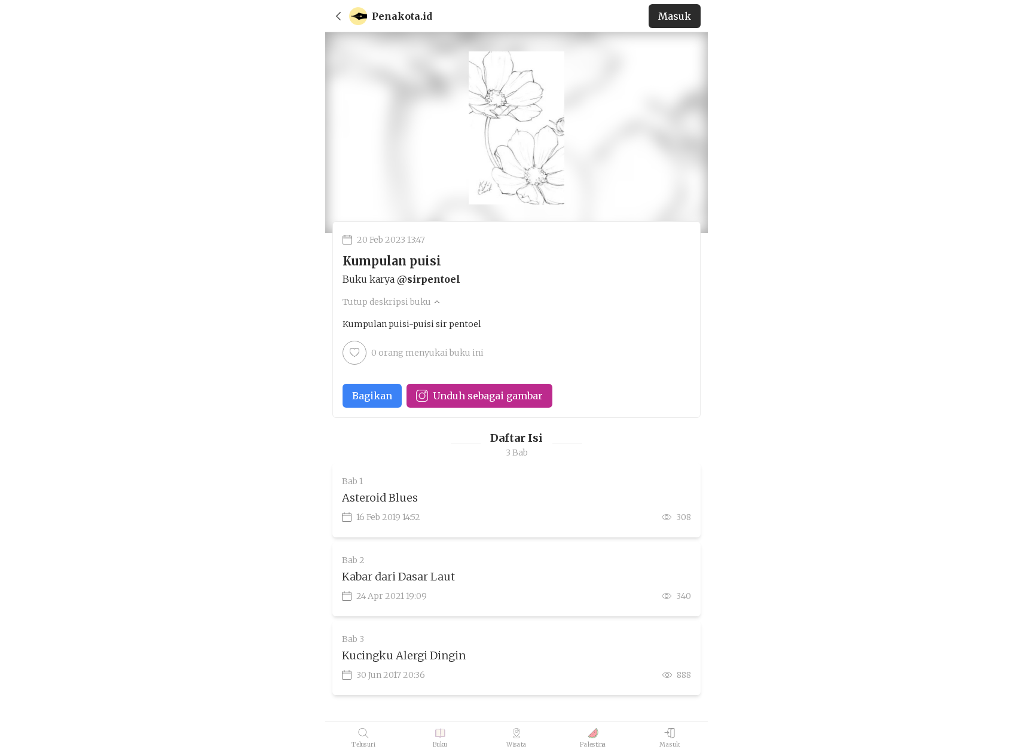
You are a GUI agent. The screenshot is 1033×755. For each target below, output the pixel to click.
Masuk (674, 16)
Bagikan (372, 396)
